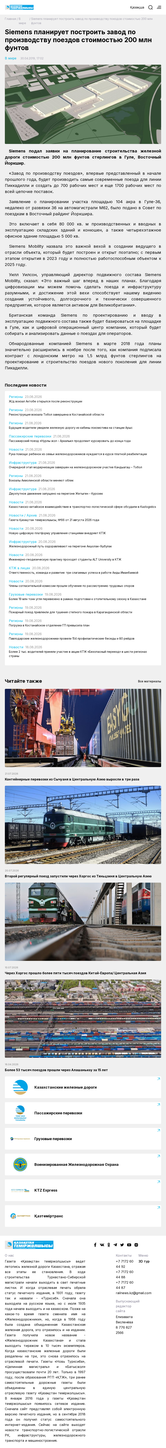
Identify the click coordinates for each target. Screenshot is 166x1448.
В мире (22, 21)
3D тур (144, 1261)
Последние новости (25, 385)
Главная (10, 18)
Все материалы (149, 681)
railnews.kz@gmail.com (133, 1293)
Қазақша (137, 7)
